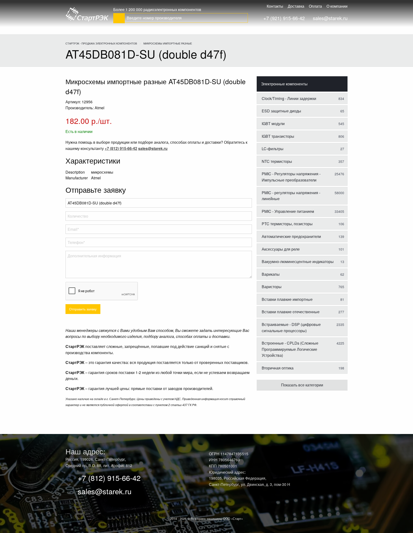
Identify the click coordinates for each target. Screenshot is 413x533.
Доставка (296, 6)
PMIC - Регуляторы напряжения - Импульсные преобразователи (303, 177)
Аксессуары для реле (303, 249)
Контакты (275, 6)
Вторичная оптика (303, 368)
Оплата (315, 6)
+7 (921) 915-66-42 (284, 18)
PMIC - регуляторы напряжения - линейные (303, 196)
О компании (337, 6)
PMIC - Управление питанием (303, 211)
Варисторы (303, 286)
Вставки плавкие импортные (303, 299)
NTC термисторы (303, 161)
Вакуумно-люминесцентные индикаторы (303, 261)
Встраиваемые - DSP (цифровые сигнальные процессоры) (303, 327)
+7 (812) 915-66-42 (109, 477)
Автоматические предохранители (303, 236)
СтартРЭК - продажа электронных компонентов (101, 43)
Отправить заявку (83, 308)
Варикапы (303, 274)
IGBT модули (303, 123)
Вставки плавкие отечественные (303, 311)
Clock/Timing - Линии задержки (303, 98)
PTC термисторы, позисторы (303, 223)
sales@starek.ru (330, 18)
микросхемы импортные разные (167, 43)
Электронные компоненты (284, 84)
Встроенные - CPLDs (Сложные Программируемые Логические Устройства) (303, 349)
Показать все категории (302, 385)
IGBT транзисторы (303, 136)
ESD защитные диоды (303, 111)
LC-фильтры (303, 148)
